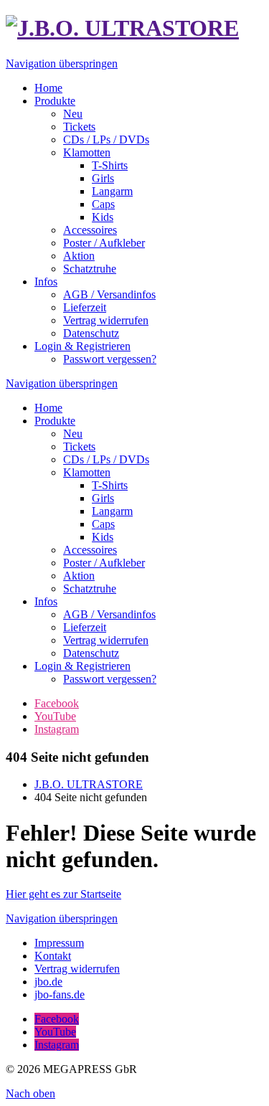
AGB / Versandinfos (109, 614)
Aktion (79, 575)
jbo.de (48, 981)
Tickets (79, 446)
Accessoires (90, 550)
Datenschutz (91, 653)
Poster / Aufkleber (104, 563)
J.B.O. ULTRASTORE (88, 784)
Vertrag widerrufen (105, 640)
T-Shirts (110, 485)
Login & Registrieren (82, 666)
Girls (103, 498)
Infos (45, 601)
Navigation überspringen (62, 63)
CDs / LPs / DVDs (106, 459)
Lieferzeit (84, 627)
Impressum (59, 943)
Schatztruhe (89, 588)
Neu (72, 433)
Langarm (112, 511)
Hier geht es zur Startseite (63, 894)
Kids (102, 537)
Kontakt (52, 956)
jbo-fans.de (59, 994)
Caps (103, 524)
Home (48, 408)
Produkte (54, 421)
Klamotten (86, 472)
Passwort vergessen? (109, 679)
